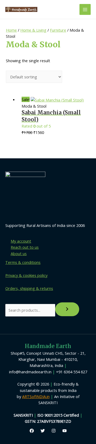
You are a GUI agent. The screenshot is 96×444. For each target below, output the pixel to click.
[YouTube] (64, 431)
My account (21, 241)
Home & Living (33, 30)
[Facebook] (32, 431)
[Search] (67, 309)
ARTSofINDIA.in (36, 396)
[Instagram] (53, 431)
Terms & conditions (23, 262)
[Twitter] (43, 431)
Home (11, 30)
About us (19, 253)
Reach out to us (25, 247)
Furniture (58, 30)
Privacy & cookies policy (26, 275)
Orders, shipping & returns (29, 288)
